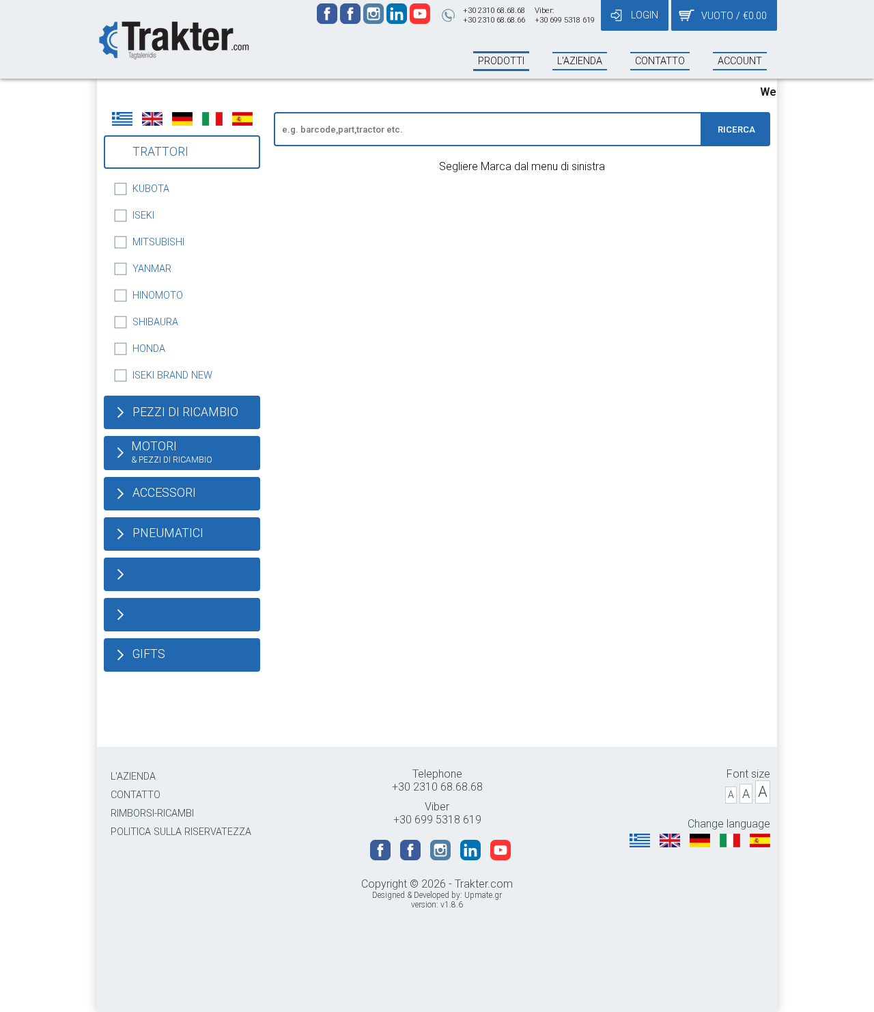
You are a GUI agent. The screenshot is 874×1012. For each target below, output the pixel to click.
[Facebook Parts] (351, 20)
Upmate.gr (483, 895)
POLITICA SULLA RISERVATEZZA (181, 832)
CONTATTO (135, 795)
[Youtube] (420, 20)
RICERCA (736, 129)
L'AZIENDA (133, 776)
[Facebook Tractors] (328, 20)
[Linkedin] (398, 20)
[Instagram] (374, 20)
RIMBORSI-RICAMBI (152, 813)
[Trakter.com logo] (173, 38)
